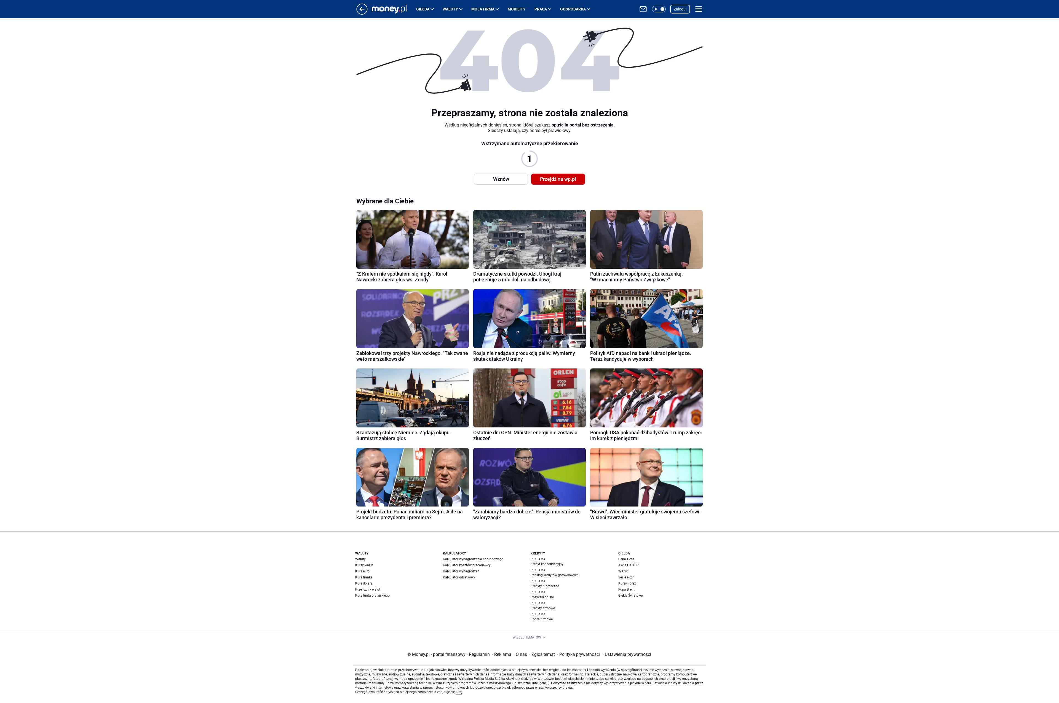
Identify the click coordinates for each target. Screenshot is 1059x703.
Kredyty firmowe (543, 608)
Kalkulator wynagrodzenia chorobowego (473, 559)
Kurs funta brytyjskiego (372, 595)
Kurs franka (364, 577)
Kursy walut (364, 565)
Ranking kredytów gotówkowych (555, 575)
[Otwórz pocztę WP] (643, 9)
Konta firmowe (542, 619)
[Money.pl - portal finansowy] (394, 9)
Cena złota (626, 559)
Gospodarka (573, 9)
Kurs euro (362, 571)
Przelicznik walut (367, 589)
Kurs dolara (364, 583)
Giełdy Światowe (630, 595)
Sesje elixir (626, 577)
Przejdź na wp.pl (558, 179)
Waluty (450, 9)
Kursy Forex (627, 583)
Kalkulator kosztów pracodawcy (467, 565)
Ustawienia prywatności (627, 654)
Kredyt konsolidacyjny (547, 564)
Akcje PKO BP (628, 565)
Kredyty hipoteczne (545, 586)
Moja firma (482, 9)
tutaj (459, 692)
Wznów (501, 179)
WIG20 (623, 571)
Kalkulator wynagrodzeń (461, 571)
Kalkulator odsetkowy (459, 577)
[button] (659, 9)
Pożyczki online (542, 597)
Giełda (422, 9)
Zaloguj (680, 9)
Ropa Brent (626, 589)
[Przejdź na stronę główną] (362, 13)
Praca (540, 9)
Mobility (517, 9)
